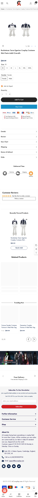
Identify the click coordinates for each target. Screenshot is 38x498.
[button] (31, 46)
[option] (19, 30)
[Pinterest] (9, 466)
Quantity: (4, 90)
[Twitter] (19, 466)
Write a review (19, 198)
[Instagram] (4, 466)
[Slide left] (28, 339)
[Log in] (31, 3)
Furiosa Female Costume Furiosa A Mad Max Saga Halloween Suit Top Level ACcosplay (9, 326)
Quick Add (19, 248)
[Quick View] (26, 219)
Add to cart (19, 100)
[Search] (7, 3)
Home (2, 9)
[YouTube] (14, 466)
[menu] (2, 3)
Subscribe (19, 407)
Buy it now (19, 107)
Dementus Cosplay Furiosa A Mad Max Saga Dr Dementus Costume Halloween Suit (28, 326)
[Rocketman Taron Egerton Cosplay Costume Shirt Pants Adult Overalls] (19, 227)
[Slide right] (34, 339)
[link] (9, 288)
